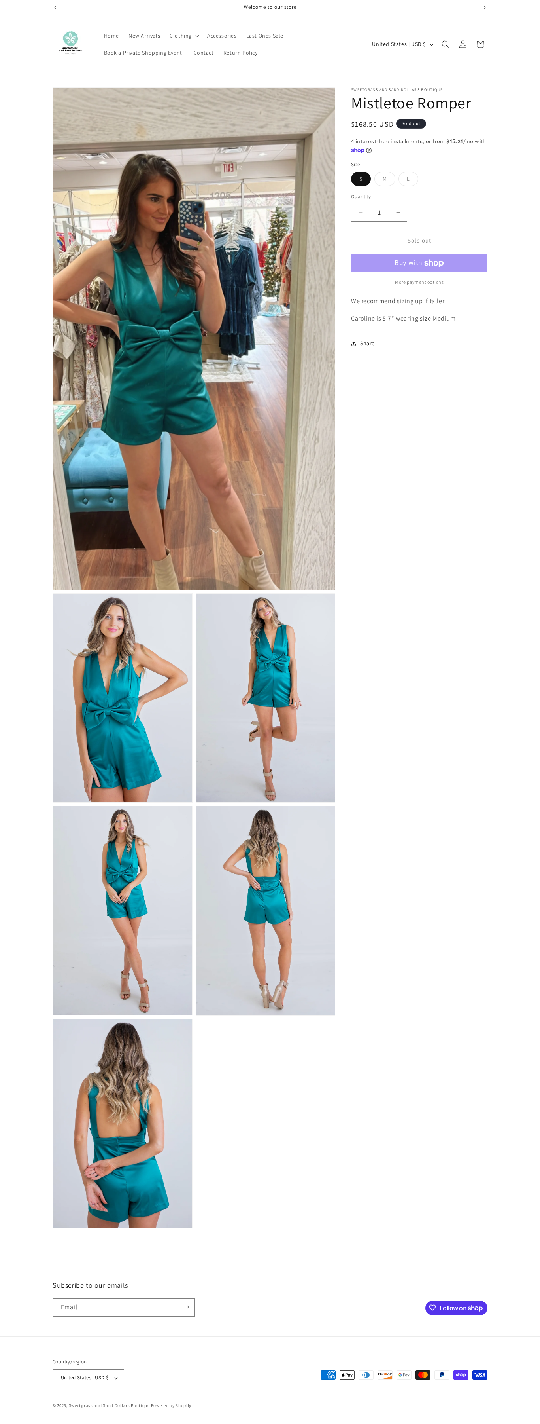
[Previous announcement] (55, 7)
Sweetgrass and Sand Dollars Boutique (109, 1406)
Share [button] (367, 343)
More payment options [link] (419, 282)
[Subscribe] (185, 1307)
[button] (183, 35)
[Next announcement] (484, 7)
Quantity (361, 197)
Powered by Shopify (171, 1406)
